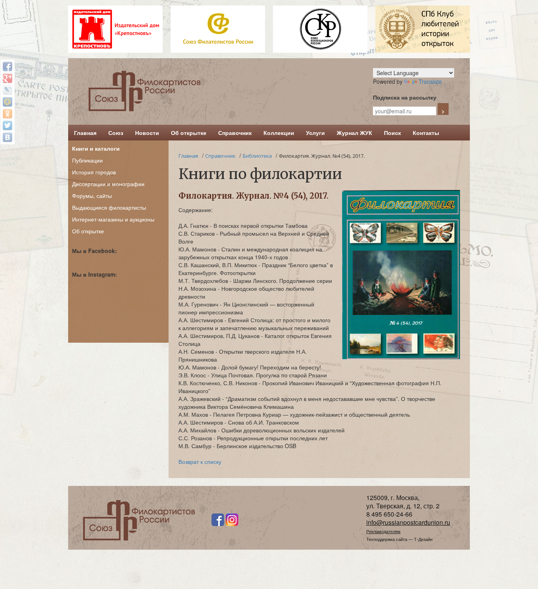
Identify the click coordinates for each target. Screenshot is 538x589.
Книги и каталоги (96, 148)
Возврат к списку (199, 461)
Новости (147, 133)
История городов (94, 172)
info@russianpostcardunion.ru (408, 522)
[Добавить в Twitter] (7, 125)
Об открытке (188, 133)
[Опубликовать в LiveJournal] (7, 90)
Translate (430, 81)
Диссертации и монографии (108, 184)
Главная (85, 133)
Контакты (426, 133)
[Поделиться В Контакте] (7, 137)
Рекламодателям (383, 531)
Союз (115, 133)
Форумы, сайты (92, 195)
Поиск (392, 133)
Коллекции (278, 133)
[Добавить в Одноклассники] (7, 113)
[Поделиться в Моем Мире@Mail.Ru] (7, 102)
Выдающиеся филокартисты (109, 207)
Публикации (87, 160)
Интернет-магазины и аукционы (113, 219)
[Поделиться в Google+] (7, 78)
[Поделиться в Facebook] (7, 66)
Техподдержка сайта (386, 539)
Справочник (235, 133)
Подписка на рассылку (404, 97)
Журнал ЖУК (354, 133)
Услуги (315, 133)
